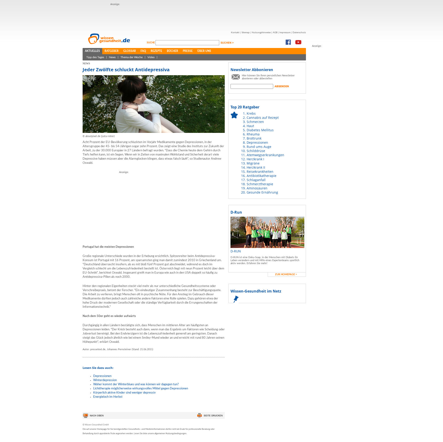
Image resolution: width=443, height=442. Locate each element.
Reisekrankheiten (260, 171)
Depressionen (102, 376)
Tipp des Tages (95, 57)
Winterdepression (105, 380)
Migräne (253, 163)
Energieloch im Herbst (108, 396)
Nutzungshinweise (261, 32)
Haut (250, 126)
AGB (275, 32)
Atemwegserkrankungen (265, 155)
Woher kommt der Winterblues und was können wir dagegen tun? (136, 384)
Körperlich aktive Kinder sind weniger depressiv (124, 392)
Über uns (204, 51)
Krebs (251, 113)
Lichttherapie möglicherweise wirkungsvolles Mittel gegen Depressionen (140, 388)
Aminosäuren (257, 188)
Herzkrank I (255, 159)
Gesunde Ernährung (262, 192)
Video (151, 57)
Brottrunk (254, 138)
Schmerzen (255, 121)
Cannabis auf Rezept (263, 117)
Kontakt (235, 32)
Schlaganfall (256, 180)
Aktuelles (92, 51)
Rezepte (156, 51)
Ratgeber (112, 51)
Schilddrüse (256, 151)
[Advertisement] (194, 16)
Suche (151, 42)
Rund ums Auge (259, 146)
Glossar (129, 51)
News (112, 57)
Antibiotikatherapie (261, 175)
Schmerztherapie (260, 184)
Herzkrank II (256, 167)
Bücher (172, 51)
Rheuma (253, 134)
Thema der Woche (131, 57)
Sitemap (246, 32)
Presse (188, 51)
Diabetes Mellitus (260, 130)
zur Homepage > (286, 274)
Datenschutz (299, 32)
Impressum (284, 32)
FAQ (143, 51)
